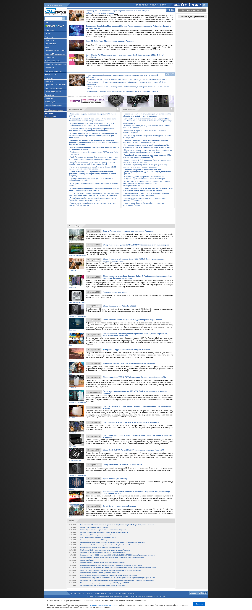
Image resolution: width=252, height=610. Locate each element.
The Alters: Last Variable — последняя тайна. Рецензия (99, 573)
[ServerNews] (55, 26)
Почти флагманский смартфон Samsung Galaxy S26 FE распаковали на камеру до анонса (92, 168)
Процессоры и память (53, 88)
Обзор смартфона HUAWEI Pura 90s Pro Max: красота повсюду (102, 562)
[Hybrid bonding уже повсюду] (76, 482)
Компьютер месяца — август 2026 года (94, 540)
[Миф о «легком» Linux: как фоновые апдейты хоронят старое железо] (76, 323)
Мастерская (49, 57)
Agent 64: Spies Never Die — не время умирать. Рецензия (110, 41)
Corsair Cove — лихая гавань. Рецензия (119, 506)
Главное (170, 10)
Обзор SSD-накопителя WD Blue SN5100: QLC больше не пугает (103, 552)
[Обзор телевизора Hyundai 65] (76, 248)
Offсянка (48, 34)
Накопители (49, 68)
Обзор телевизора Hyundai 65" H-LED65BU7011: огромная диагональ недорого (136, 245)
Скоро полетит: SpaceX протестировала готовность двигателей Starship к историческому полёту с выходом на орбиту (93, 174)
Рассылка (154, 5)
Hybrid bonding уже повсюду (115, 479)
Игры (47, 47)
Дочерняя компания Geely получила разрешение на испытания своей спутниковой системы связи (91, 130)
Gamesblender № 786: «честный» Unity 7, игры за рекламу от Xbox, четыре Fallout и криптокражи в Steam (118, 567)
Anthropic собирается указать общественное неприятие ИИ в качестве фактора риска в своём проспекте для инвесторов (93, 135)
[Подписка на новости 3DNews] (196, 5)
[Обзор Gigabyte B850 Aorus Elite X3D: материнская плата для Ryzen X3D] (76, 453)
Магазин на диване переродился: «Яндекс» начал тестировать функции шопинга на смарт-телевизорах (144, 178)
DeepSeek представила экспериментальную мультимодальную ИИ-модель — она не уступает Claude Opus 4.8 (147, 172)
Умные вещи (49, 98)
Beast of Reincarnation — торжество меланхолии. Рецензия (128, 231)
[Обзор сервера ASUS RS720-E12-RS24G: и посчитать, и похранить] (76, 426)
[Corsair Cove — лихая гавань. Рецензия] (76, 509)
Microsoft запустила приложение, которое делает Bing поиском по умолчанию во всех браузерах (145, 166)
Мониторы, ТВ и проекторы (55, 64)
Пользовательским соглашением (103, 605)
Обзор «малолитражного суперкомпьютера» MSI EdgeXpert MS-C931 (105, 583)
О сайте (137, 5)
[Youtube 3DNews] (179, 5)
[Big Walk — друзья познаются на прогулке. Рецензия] (76, 353)
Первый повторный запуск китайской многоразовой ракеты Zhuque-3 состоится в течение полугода (92, 199)
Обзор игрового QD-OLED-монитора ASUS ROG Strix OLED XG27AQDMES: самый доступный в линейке (117, 555)
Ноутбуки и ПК (50, 74)
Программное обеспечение (55, 85)
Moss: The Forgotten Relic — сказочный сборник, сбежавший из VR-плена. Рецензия (110, 570)
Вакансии (51, 117)
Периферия (49, 78)
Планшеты (49, 81)
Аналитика (49, 37)
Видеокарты (49, 40)
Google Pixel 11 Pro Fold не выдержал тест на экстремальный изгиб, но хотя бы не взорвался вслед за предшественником (94, 194)
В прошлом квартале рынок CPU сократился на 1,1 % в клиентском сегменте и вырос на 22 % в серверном (91, 125)
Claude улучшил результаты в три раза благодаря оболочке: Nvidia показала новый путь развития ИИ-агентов (147, 151)
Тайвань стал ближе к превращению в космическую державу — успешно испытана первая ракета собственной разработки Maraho (94, 142)
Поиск (111, 593)
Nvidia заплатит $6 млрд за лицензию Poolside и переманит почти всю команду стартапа (122, 91)
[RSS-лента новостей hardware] (118, 109)
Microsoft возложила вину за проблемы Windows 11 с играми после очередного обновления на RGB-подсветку (147, 146)
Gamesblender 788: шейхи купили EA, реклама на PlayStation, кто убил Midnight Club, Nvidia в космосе (117, 525)
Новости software (129, 109)
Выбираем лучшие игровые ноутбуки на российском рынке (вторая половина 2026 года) (112, 542)
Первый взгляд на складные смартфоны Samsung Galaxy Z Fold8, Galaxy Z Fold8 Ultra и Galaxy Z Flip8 (117, 580)
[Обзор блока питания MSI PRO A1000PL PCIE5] (76, 468)
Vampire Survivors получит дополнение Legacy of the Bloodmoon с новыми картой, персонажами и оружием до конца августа (147, 121)
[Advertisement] (121, 215)
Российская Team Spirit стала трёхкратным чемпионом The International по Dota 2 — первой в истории (147, 115)
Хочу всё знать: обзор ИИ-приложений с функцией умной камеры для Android (108, 575)
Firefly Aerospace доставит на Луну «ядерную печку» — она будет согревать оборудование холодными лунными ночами (93, 158)
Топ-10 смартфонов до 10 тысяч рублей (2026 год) (98, 537)
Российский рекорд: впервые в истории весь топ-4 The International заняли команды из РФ (147, 156)
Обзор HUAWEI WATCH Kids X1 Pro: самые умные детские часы (102, 585)
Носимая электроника (53, 71)
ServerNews (72, 432)
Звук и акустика (50, 44)
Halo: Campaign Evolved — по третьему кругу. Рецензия (100, 547)
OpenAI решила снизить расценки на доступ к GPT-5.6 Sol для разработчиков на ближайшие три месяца (148, 189)
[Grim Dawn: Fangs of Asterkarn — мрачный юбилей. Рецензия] (76, 367)
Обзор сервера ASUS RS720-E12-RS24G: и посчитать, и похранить (131, 422)
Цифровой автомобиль (53, 105)
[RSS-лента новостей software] (172, 109)
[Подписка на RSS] (200, 5)
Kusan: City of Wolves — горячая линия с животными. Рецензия (103, 530)
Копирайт (104, 593)
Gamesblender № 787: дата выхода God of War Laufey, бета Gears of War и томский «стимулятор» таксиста (118, 545)
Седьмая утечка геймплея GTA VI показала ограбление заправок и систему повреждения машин (145, 141)
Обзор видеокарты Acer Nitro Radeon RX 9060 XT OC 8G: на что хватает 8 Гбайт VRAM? (111, 565)
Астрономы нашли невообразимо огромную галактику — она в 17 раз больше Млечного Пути (94, 189)
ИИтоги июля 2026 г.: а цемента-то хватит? (95, 535)
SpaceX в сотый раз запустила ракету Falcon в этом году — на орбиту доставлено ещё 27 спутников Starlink (93, 163)
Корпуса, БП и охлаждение (55, 54)
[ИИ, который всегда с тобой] (76, 295)
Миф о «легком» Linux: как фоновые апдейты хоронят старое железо (132, 320)
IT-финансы (49, 30)
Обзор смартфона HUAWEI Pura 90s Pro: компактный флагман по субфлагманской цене (112, 557)
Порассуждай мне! (87, 560)
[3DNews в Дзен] (186, 5)
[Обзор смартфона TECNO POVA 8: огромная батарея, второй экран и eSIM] (76, 381)
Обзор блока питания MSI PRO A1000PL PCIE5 (122, 465)
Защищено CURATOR (198, 593)
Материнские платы (52, 61)
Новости (48, 22)
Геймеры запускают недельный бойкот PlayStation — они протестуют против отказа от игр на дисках (127, 80)
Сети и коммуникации (53, 92)
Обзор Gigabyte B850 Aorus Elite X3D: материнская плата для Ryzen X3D (133, 450)
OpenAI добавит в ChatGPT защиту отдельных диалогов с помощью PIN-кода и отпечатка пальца (147, 194)
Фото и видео (50, 102)
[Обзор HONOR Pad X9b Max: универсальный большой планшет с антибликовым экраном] (76, 411)
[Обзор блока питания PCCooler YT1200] (76, 309)
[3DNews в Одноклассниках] (189, 5)
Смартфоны (49, 95)
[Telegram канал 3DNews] (193, 5)
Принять (199, 604)
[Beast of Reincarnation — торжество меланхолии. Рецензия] (76, 234)
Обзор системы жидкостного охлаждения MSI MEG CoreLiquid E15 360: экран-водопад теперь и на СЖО (117, 577)
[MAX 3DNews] (182, 5)
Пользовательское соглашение (124, 593)
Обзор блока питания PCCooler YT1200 (119, 306)
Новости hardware (75, 109)
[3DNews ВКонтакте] (175, 5)
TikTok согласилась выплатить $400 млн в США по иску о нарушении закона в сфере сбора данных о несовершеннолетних (146, 183)
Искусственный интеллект (55, 51)
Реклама (145, 5)
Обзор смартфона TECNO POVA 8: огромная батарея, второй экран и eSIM (134, 377)
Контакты (163, 5)
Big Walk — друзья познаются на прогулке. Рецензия (127, 350)
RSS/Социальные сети (54, 110)
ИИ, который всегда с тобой (115, 292)
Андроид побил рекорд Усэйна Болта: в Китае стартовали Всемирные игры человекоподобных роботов (92, 120)
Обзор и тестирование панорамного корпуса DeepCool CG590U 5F (104, 532)
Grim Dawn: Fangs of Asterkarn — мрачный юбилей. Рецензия (129, 363)
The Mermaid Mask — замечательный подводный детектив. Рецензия (105, 550)
